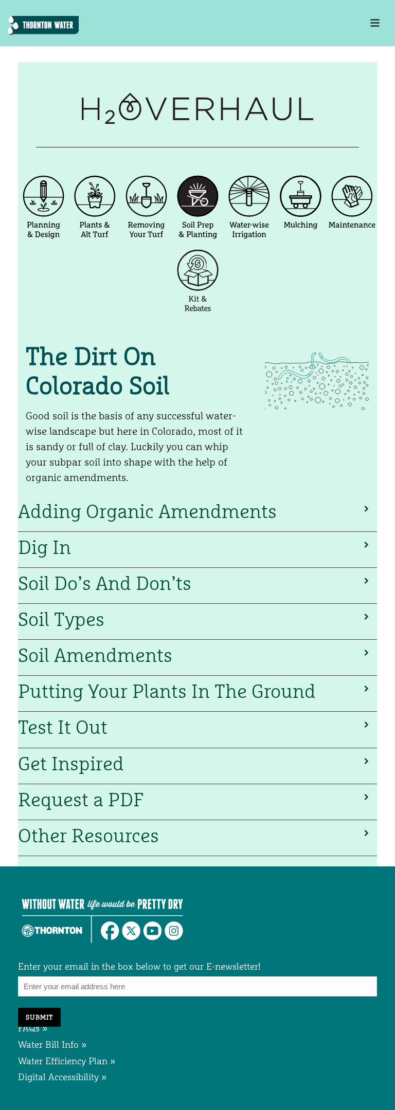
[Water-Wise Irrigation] (250, 241)
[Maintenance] (352, 241)
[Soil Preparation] (199, 241)
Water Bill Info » (52, 1044)
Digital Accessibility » (62, 1076)
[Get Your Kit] (197, 315)
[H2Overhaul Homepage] (197, 120)
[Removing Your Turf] (147, 241)
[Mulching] (302, 241)
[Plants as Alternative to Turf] (96, 241)
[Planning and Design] (44, 241)
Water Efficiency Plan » (67, 1061)
